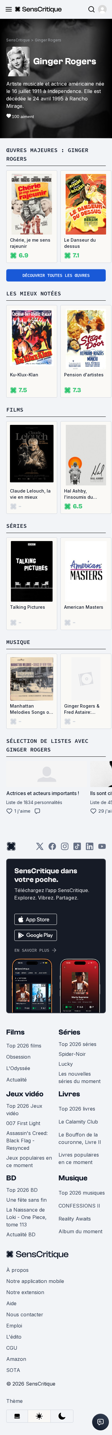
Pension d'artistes (84, 374)
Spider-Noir (72, 1054)
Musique (72, 1178)
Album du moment (80, 1231)
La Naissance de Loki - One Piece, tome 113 (26, 1217)
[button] (102, 9)
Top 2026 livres (76, 1109)
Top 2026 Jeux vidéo (24, 1109)
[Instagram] (64, 848)
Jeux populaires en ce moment (29, 1161)
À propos (17, 1270)
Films (15, 1032)
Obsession (18, 1057)
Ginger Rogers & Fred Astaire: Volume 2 (82, 709)
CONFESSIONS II (79, 1206)
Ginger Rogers (48, 40)
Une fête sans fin (26, 1200)
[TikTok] (77, 848)
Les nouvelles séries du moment (79, 1077)
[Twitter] (40, 848)
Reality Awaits (74, 1219)
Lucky (65, 1064)
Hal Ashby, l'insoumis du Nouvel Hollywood (84, 494)
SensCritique (18, 40)
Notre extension (25, 1292)
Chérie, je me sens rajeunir (30, 243)
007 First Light (23, 1123)
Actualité (16, 1080)
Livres (69, 1094)
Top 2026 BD (22, 1190)
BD (11, 1178)
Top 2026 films (23, 1046)
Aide (11, 1303)
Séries (69, 1032)
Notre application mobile (35, 1281)
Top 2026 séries (77, 1044)
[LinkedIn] (89, 848)
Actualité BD (20, 1234)
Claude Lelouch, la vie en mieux (30, 494)
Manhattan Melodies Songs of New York (30, 709)
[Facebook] (52, 848)
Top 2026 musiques (81, 1193)
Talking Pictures (27, 607)
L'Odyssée (18, 1068)
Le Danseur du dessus (80, 243)
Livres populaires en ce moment (78, 1158)
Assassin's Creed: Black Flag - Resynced (27, 1140)
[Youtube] (102, 848)
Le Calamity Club (78, 1122)
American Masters (83, 607)
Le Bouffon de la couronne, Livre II (79, 1138)
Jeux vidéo (25, 1094)
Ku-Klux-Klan (24, 374)
